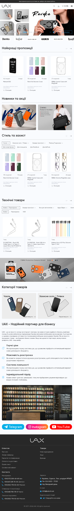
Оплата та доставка (9, 461)
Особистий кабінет (9, 468)
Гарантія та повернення (10, 458)
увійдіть (42, 1)
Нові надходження (46, 452)
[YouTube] (41, 498)
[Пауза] (54, 32)
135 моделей (31, 78)
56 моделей (55, 175)
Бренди (43, 458)
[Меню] (72, 6)
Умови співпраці (7, 455)
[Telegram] (44, 498)
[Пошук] (54, 6)
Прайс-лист (6, 464)
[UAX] (6, 6)
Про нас (5, 452)
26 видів (68, 175)
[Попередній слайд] (50, 32)
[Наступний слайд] (57, 32)
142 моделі (6, 78)
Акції (41, 455)
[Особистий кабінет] (58, 6)
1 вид (69, 78)
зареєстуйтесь (51, 1)
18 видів (44, 78)
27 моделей (55, 78)
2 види (20, 78)
